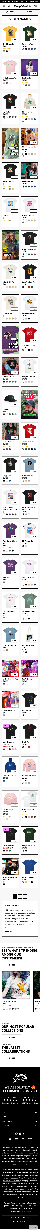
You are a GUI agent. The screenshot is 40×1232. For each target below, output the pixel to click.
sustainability (26, 1158)
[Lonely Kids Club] (22, 6)
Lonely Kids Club (22, 1218)
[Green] (13, 382)
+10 (4, 416)
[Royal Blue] (32, 49)
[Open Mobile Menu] (4, 6)
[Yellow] (4, 51)
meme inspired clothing (14, 1178)
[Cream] (23, 652)
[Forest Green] (23, 49)
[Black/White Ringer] (23, 546)
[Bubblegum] (13, 749)
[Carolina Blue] (26, 319)
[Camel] (7, 650)
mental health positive (11, 1180)
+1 (23, 156)
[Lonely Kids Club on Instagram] (16, 1134)
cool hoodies (12, 1175)
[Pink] (4, 83)
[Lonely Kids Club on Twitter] (23, 1134)
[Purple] (29, 49)
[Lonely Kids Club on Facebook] (20, 1134)
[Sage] (23, 619)
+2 (4, 119)
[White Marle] (29, 119)
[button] (30, 12)
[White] (10, 51)
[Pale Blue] (35, 220)
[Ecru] (7, 117)
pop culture (33, 1172)
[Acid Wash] (10, 117)
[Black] (7, 51)
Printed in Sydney (20, 1221)
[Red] (29, 287)
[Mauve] (29, 85)
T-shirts (5, 1175)
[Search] (9, 6)
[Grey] (16, 414)
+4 (23, 121)
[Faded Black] (26, 85)
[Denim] (4, 715)
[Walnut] (35, 49)
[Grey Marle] (32, 119)
